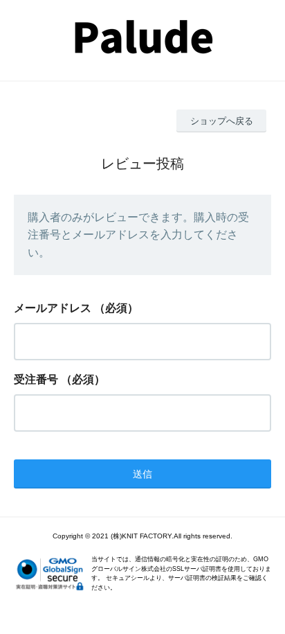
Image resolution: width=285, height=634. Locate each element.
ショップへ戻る (221, 121)
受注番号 (36, 379)
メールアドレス (52, 308)
